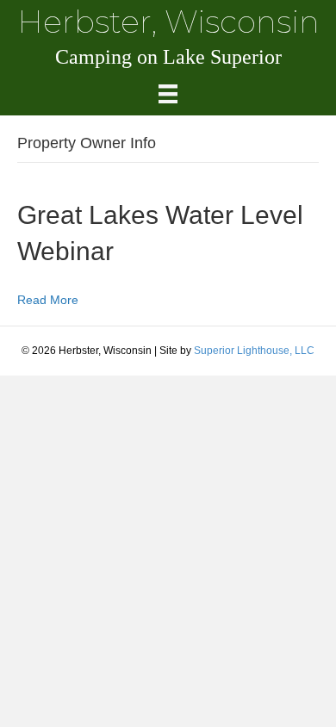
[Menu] (168, 93)
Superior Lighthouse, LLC (254, 351)
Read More (47, 300)
